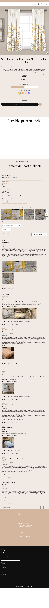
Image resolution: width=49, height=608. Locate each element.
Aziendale (4, 574)
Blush (25, 93)
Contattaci (4, 567)
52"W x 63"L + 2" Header (17, 86)
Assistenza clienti (7, 571)
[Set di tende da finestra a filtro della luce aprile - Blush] (5, 154)
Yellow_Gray (19, 93)
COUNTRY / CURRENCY (7, 578)
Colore (24, 90)
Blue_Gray (29, 93)
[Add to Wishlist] (40, 104)
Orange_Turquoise (22, 93)
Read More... (24, 76)
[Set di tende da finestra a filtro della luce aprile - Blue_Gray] (7, 154)
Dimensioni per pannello (24, 84)
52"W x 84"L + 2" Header (31, 86)
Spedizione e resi (8, 110)
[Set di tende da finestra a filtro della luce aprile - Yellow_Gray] (2, 154)
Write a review (13, 66)
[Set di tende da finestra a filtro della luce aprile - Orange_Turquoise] (4, 154)
